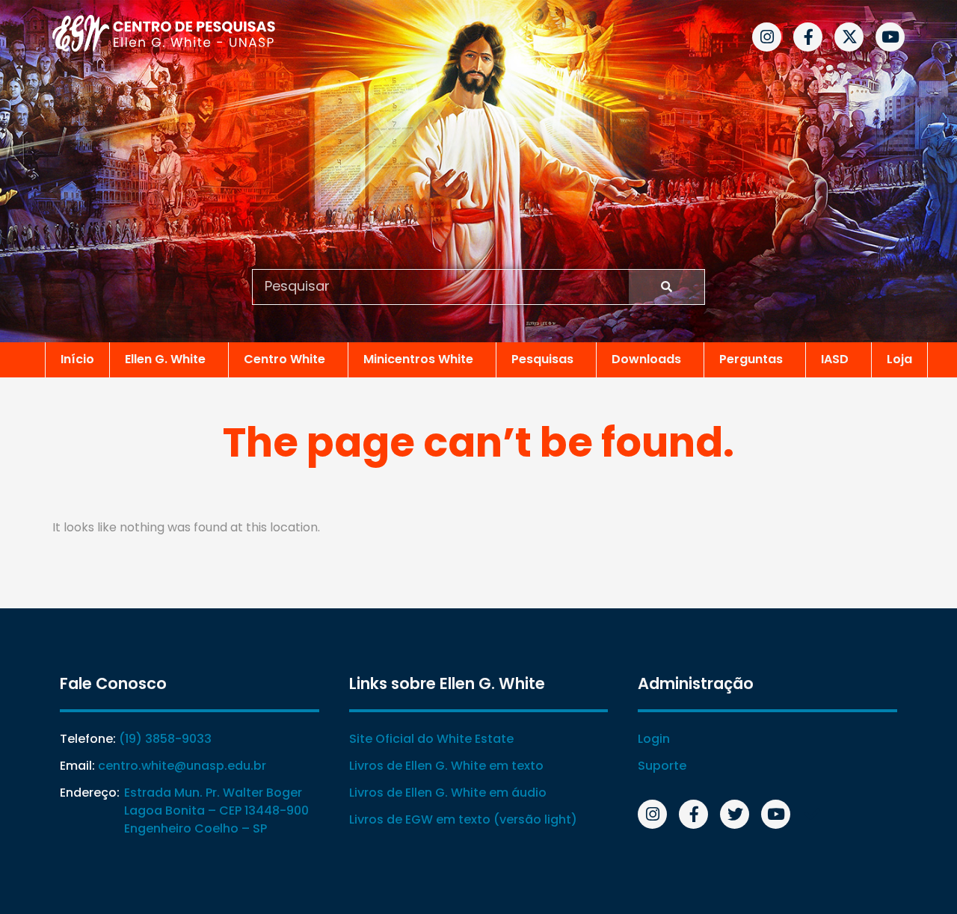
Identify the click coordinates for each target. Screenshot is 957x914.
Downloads (646, 359)
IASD (835, 359)
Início (77, 359)
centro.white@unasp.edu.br (182, 765)
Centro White (284, 359)
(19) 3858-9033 (165, 738)
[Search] (666, 287)
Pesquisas (542, 359)
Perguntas (751, 359)
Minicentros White (418, 359)
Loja (899, 359)
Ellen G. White (165, 359)
